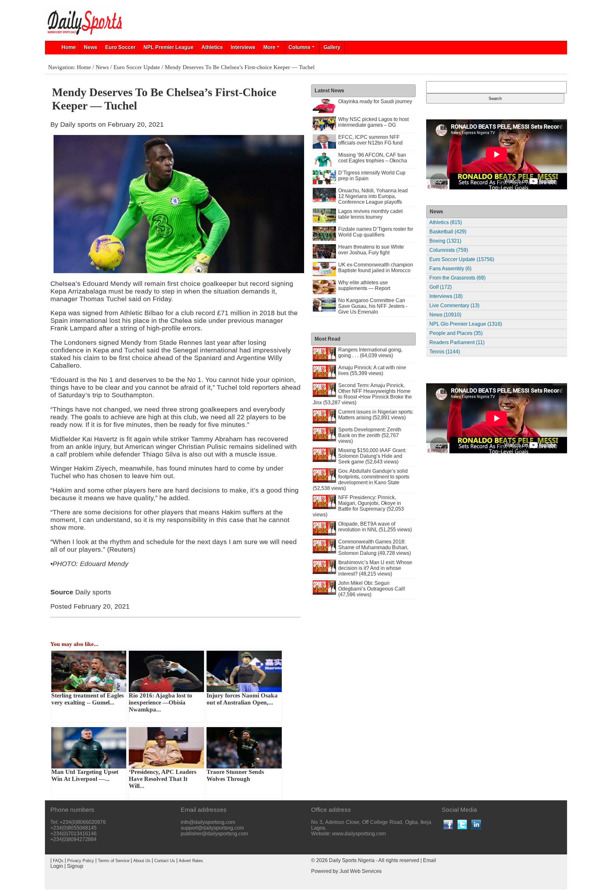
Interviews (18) (446, 296)
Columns (299, 47)
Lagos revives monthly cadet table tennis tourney (370, 214)
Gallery (332, 47)
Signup (75, 866)
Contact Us (164, 860)
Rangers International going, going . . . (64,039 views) (370, 352)
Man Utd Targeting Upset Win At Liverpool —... (84, 775)
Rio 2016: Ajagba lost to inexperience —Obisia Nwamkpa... (160, 702)
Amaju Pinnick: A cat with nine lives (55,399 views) (372, 370)
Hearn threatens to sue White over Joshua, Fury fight (371, 249)
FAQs (58, 860)
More (269, 47)
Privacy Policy (80, 860)
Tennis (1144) (444, 351)
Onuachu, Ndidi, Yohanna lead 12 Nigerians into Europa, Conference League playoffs (373, 196)
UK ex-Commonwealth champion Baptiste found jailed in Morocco (375, 267)
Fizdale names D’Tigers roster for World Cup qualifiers (375, 231)
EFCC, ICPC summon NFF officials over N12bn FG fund (370, 139)
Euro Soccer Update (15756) (461, 259)
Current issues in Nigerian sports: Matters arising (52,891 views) (375, 414)
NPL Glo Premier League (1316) (465, 324)
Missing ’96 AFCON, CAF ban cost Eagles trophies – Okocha (372, 157)
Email (429, 860)
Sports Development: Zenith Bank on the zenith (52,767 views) (369, 435)
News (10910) (445, 314)
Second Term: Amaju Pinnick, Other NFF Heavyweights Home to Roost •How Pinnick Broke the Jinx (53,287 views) (362, 394)
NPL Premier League (168, 47)
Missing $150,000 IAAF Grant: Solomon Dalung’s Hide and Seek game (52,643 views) (372, 456)
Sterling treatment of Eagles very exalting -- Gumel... (87, 699)
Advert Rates (191, 860)
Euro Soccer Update (136, 67)
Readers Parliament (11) (456, 342)
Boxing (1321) (445, 241)
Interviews (243, 47)
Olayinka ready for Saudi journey (375, 101)
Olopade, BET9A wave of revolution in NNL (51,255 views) (375, 526)
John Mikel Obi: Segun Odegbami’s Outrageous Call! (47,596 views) (371, 588)
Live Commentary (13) (454, 305)
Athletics (212, 47)
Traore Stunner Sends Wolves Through (235, 775)
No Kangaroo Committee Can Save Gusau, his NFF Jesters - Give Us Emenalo (372, 306)
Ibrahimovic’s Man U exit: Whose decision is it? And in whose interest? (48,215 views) (375, 568)
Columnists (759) (448, 250)
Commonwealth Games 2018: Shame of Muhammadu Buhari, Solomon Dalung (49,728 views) (374, 547)
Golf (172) (440, 287)
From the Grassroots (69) (457, 277)
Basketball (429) (447, 231)
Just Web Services (360, 871)
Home (69, 47)
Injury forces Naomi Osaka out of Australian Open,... (242, 699)
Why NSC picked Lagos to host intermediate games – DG (373, 122)
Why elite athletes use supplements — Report (364, 285)
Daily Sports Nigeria (352, 860)
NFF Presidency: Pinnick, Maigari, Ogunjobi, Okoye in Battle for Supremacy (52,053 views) (358, 506)
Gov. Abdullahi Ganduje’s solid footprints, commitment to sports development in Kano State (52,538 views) (361, 479)
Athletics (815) (445, 222)
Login (56, 866)
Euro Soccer (120, 47)
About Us (141, 860)
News (90, 47)
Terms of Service (113, 860)
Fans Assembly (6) (450, 268)
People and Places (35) (456, 333)
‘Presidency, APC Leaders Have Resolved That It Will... (162, 778)
